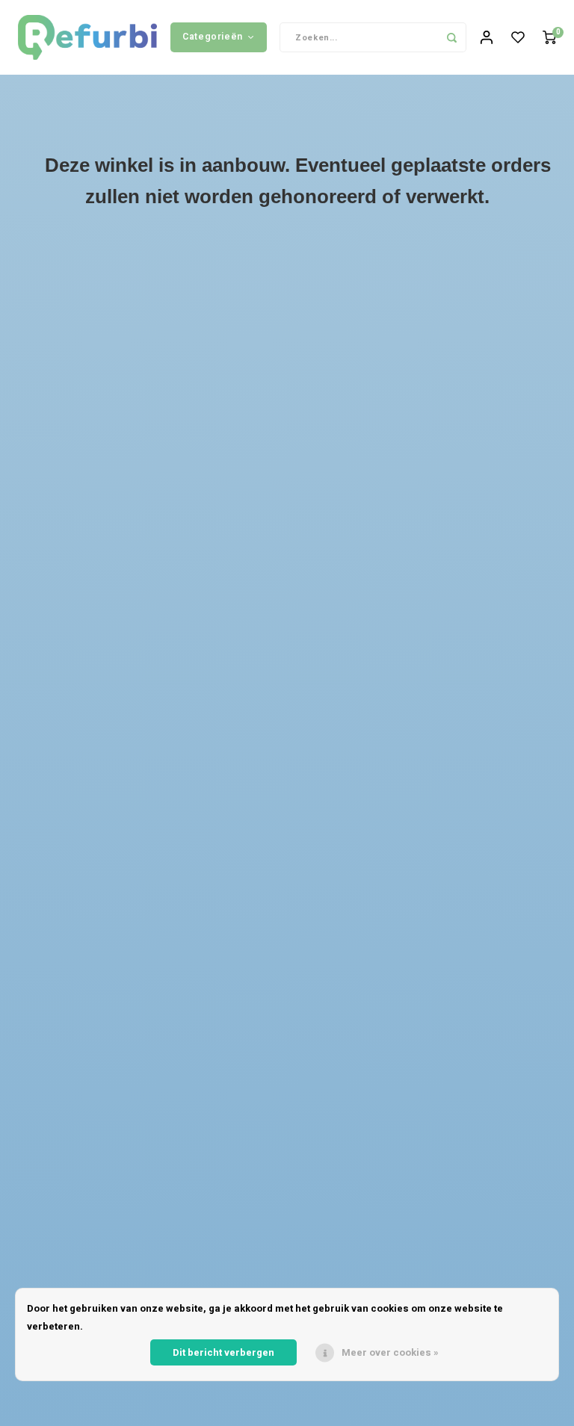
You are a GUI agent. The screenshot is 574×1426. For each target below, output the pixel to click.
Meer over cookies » (390, 1352)
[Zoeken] (451, 37)
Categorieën (212, 36)
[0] (549, 38)
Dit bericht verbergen (223, 1352)
